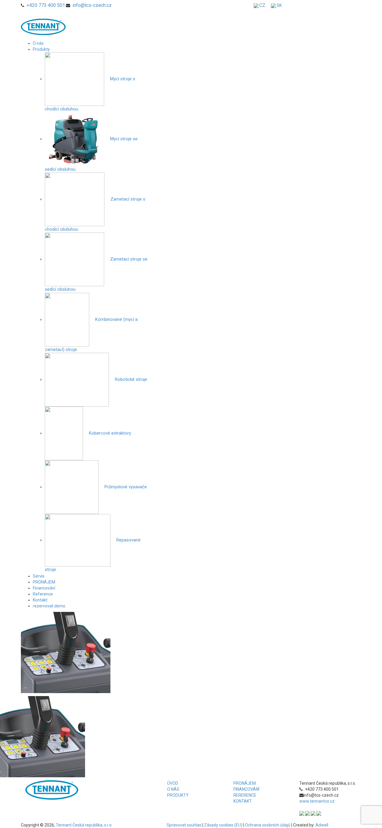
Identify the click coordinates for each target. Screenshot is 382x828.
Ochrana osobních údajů (267, 825)
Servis (38, 576)
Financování (44, 588)
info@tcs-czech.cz (92, 5)
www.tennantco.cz (317, 801)
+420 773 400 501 (46, 5)
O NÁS (173, 789)
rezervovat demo (49, 606)
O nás (38, 43)
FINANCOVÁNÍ (246, 789)
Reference (43, 594)
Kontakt (40, 600)
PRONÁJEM (44, 582)
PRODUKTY (178, 795)
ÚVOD (172, 783)
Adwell (321, 825)
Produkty (41, 49)
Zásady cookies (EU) (223, 825)
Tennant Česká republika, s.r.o (84, 825)
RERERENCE (244, 795)
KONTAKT (242, 801)
